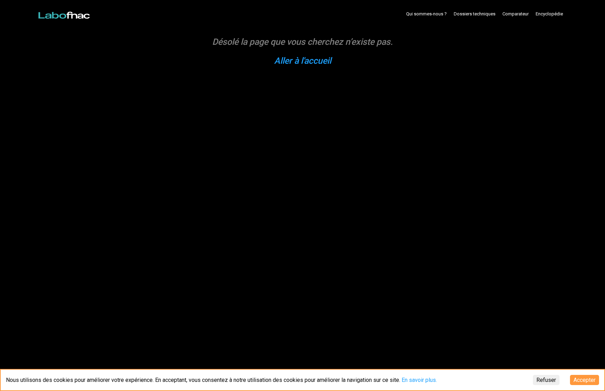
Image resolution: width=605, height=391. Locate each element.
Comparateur (515, 13)
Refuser (546, 380)
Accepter (584, 380)
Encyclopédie (549, 13)
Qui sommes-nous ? (426, 13)
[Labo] (65, 14)
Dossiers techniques (474, 13)
